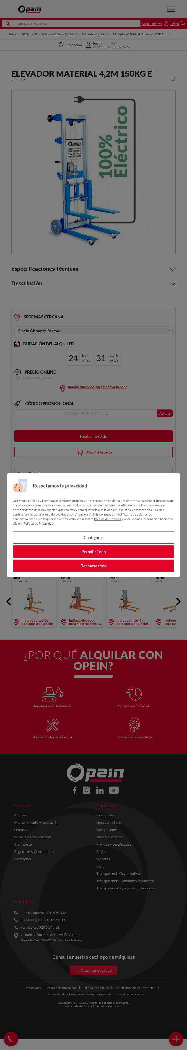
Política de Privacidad (38, 523)
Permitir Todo (93, 551)
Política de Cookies (107, 519)
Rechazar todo (93, 565)
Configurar (93, 537)
